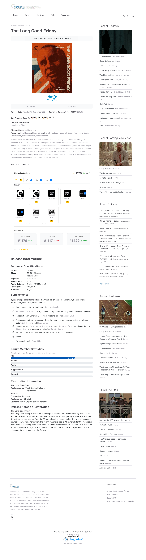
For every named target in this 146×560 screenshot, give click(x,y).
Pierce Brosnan (28, 136)
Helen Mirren (37, 133)
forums (40, 509)
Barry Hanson (35, 326)
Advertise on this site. (73, 543)
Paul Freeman (42, 136)
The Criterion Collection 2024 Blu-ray (51, 38)
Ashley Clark (69, 316)
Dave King (48, 133)
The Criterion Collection (21, 26)
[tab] (19, 179)
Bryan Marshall (60, 133)
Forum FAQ (112, 498)
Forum (27, 15)
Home (15, 15)
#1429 (75, 241)
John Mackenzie (29, 130)
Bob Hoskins (25, 133)
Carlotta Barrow (57, 329)
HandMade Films (18, 125)
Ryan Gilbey (37, 341)
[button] (13, 307)
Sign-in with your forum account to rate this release (33, 353)
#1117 (48, 241)
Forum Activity (108, 204)
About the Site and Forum (118, 491)
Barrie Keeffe (64, 326)
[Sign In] (124, 16)
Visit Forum (104, 284)
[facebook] (127, 16)
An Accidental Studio (25, 311)
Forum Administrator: (120, 501)
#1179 (22, 241)
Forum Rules (112, 494)
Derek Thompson (75, 133)
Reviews (41, 15)
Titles (53, 15)
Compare (72, 106)
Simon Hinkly (21, 329)
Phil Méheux (47, 326)
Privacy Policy (73, 534)
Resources (65, 15)
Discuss (31, 106)
